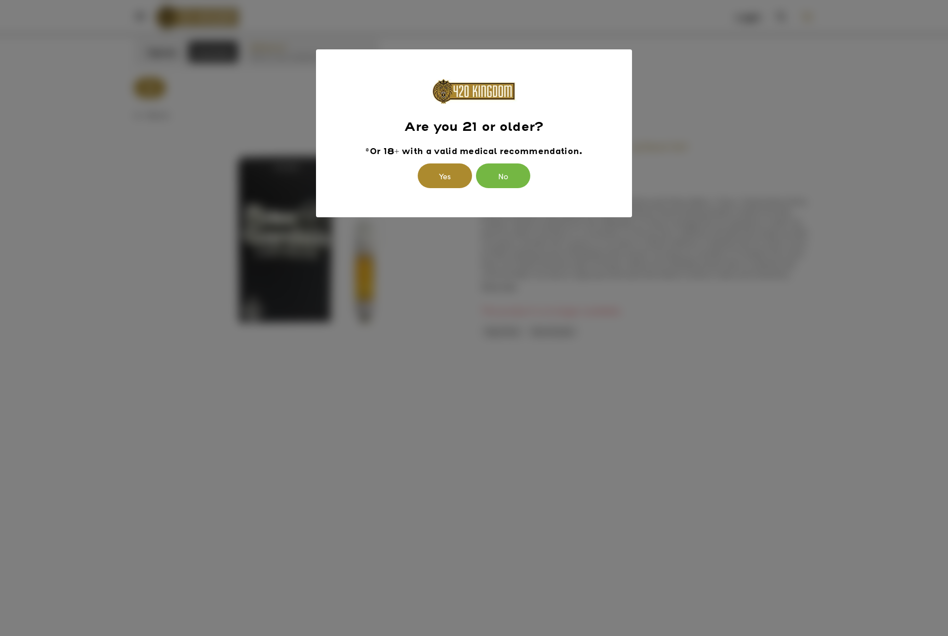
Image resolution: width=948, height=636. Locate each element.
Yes (445, 175)
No (503, 175)
